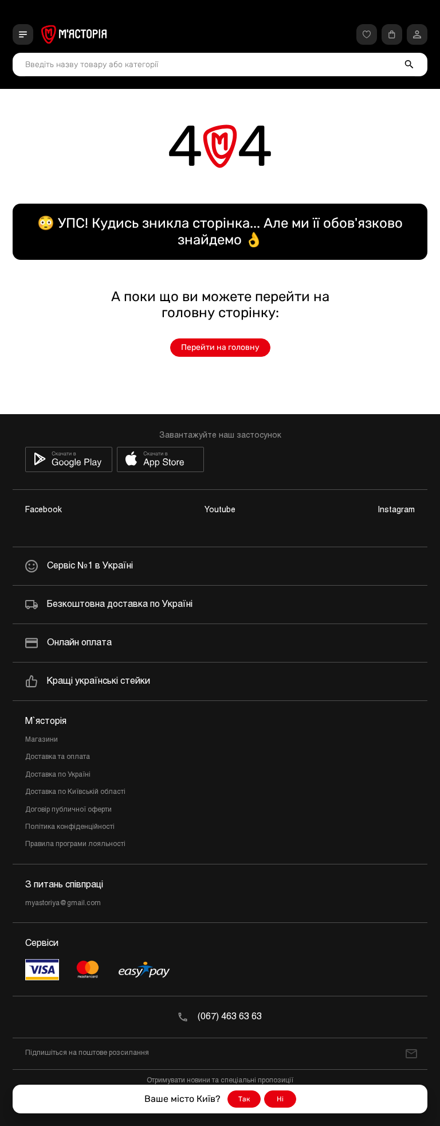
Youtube (220, 510)
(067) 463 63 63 (230, 1016)
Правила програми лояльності (75, 844)
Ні (280, 1099)
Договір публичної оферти (68, 809)
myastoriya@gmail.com (63, 903)
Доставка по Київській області (75, 792)
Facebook (43, 510)
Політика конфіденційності (70, 827)
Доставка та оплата (57, 757)
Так (244, 1099)
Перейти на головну (220, 347)
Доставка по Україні (58, 775)
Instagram (396, 510)
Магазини (41, 740)
